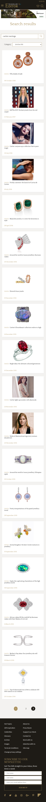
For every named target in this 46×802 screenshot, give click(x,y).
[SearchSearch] (42, 7)
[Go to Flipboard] (39, 795)
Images (6, 744)
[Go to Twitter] (10, 795)
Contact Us (27, 736)
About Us (26, 724)
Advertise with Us (29, 744)
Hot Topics (8, 724)
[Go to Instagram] (21, 795)
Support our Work (29, 732)
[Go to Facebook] (5, 795)
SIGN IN (41, 1)
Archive (7, 740)
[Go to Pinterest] (33, 795)
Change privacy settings (12, 752)
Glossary (7, 736)
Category (7, 44)
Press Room (27, 728)
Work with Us (27, 740)
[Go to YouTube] (16, 795)
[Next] (33, 709)
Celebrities (8, 732)
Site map (26, 748)
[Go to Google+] (27, 795)
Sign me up (23, 788)
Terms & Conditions (11, 748)
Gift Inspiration (9, 728)
